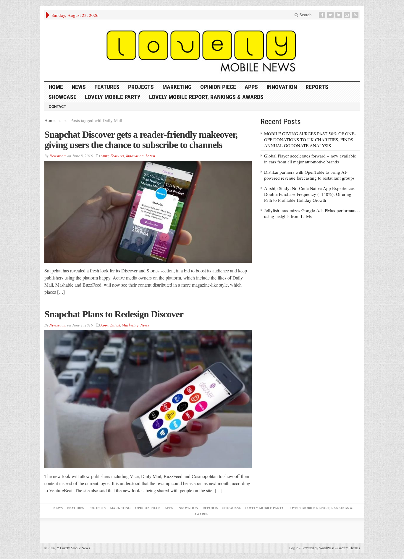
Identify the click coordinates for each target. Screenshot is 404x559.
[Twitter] (331, 15)
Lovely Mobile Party (112, 96)
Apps (251, 86)
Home (50, 120)
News (79, 86)
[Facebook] (323, 15)
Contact (57, 107)
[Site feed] (356, 15)
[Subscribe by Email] (347, 15)
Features (106, 86)
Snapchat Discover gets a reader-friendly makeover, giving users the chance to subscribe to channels (140, 139)
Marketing (177, 86)
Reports (317, 86)
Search (304, 15)
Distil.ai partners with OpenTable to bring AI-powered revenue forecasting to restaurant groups (309, 175)
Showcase (62, 96)
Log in (293, 547)
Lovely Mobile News (73, 547)
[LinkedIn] (339, 15)
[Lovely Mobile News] (202, 50)
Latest (150, 155)
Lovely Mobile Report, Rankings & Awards (206, 96)
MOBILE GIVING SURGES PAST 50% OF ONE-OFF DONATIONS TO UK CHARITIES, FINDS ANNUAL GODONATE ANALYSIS (310, 139)
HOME (56, 86)
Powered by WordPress (317, 547)
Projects (141, 86)
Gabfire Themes (348, 547)
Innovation (281, 86)
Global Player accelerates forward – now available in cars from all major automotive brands (310, 159)
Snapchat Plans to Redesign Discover (113, 314)
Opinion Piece (218, 86)
